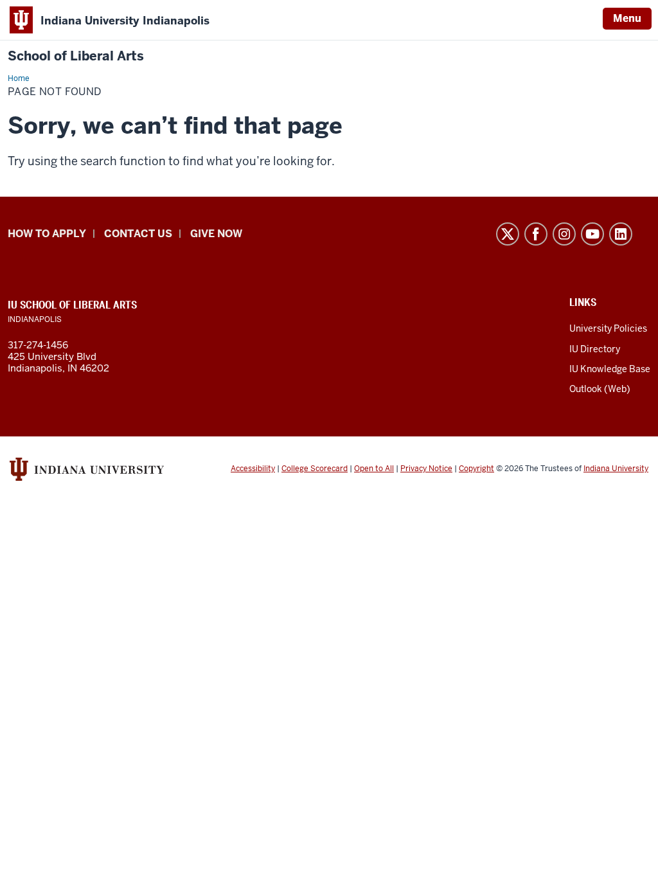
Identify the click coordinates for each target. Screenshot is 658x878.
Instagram (564, 234)
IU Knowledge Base (609, 369)
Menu (627, 18)
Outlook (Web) (599, 389)
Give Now (216, 233)
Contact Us (138, 233)
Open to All (374, 468)
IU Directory (594, 349)
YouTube (592, 234)
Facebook (535, 234)
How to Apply (47, 233)
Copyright (476, 468)
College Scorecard (314, 468)
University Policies (608, 328)
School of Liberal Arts (76, 56)
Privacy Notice (426, 468)
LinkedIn (620, 234)
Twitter (507, 234)
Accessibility (253, 468)
